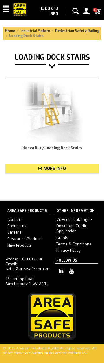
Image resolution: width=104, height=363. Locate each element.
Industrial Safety (35, 31)
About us (15, 219)
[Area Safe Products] (20, 9)
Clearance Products (24, 238)
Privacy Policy (68, 250)
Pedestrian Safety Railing (77, 31)
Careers (14, 232)
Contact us (16, 225)
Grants (62, 237)
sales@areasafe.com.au (27, 268)
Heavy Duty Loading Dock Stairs (52, 147)
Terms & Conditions (73, 244)
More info (55, 168)
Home (10, 31)
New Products (19, 245)
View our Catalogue (74, 219)
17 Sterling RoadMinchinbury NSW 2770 (27, 281)
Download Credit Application (71, 228)
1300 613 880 (49, 11)
